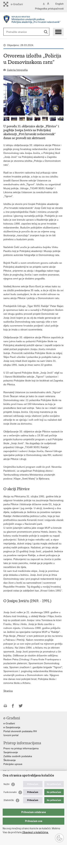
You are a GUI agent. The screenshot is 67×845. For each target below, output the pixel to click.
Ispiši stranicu (5, 706)
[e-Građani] (18, 4)
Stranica (8, 690)
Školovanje (9, 760)
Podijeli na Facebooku (13, 706)
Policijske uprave (12, 764)
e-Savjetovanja (11, 727)
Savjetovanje (10, 752)
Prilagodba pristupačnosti (49, 8)
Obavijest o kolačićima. (35, 832)
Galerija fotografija (17, 69)
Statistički (9, 800)
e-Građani (9, 723)
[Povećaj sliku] (33, 95)
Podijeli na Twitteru (21, 706)
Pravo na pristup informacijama (21, 748)
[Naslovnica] (33, 20)
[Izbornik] (58, 32)
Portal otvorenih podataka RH (20, 731)
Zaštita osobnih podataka (17, 756)
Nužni (6, 784)
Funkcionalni (10, 792)
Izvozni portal (10, 735)
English (59, 3)
